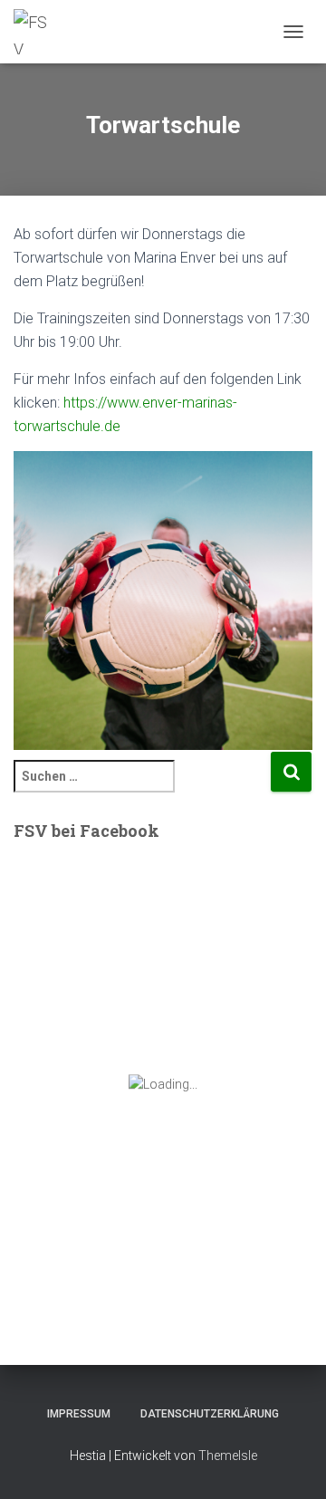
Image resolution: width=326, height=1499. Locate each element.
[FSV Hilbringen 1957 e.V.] (38, 31)
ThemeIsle (227, 1455)
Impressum (78, 1414)
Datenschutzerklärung (209, 1414)
